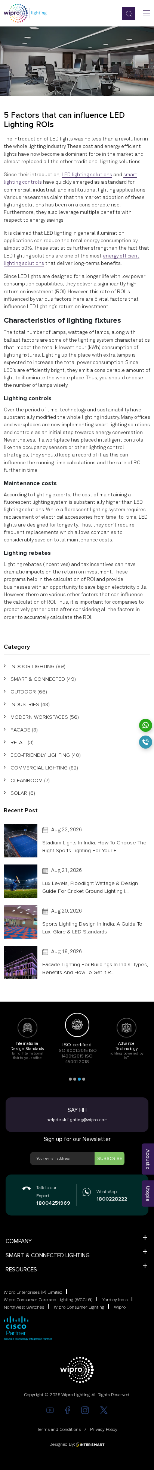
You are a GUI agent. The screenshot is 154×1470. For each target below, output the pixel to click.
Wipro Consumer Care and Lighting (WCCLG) (48, 1300)
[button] (70, 1079)
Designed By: (62, 1444)
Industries (30, 704)
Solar (22, 793)
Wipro (120, 1307)
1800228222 (110, 1199)
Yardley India (115, 1300)
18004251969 (52, 1203)
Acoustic (148, 1159)
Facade (24, 730)
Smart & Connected (43, 679)
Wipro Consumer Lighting (79, 1307)
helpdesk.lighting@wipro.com (77, 1120)
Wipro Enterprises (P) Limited (33, 1292)
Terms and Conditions (59, 1430)
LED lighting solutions (87, 174)
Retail (22, 742)
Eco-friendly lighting (45, 755)
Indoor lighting (37, 666)
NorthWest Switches (24, 1307)
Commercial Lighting (44, 768)
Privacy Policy (103, 1430)
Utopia (148, 1193)
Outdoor (28, 692)
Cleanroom (30, 780)
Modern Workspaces (44, 717)
